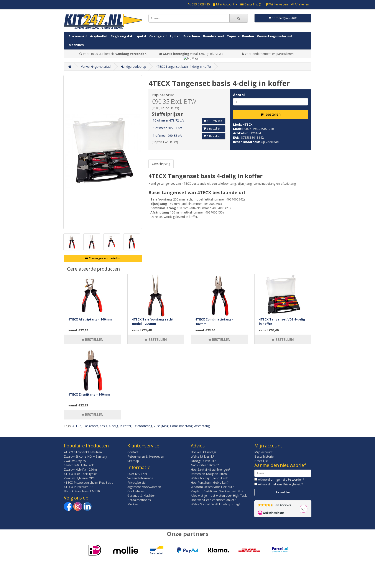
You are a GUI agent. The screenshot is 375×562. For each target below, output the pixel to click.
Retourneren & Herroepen (145, 456)
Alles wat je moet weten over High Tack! (219, 495)
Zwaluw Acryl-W (75, 461)
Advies (198, 446)
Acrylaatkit (99, 36)
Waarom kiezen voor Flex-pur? (212, 487)
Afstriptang (202, 426)
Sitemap (133, 461)
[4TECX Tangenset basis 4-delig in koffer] (102, 152)
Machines (76, 45)
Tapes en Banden (240, 36)
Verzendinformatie (140, 478)
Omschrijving (161, 164)
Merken (132, 504)
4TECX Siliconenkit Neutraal (83, 452)
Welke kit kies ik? (202, 456)
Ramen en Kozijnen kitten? (209, 474)
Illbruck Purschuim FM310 (82, 491)
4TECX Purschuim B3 (78, 487)
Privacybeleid (136, 482)
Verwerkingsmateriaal (274, 36)
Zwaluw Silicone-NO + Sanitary (85, 456)
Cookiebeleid (136, 491)
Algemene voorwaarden (144, 487)
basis (103, 426)
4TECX (247, 124)
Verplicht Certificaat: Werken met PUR (217, 491)
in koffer (125, 426)
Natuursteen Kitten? (205, 465)
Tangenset (90, 426)
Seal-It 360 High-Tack (79, 465)
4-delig (113, 426)
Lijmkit (140, 36)
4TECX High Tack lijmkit (80, 474)
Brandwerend (213, 36)
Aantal (239, 95)
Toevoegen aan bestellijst (104, 258)
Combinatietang (181, 426)
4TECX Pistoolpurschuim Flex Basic (88, 482)
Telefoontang (142, 426)
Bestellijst (261, 461)
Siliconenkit (78, 36)
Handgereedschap (133, 66)
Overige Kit (158, 36)
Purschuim (191, 36)
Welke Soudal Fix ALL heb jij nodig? (215, 504)
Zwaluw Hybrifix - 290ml (80, 469)
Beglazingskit (121, 36)
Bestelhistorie (264, 456)
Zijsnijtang (161, 426)
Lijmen (175, 36)
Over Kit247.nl (137, 474)
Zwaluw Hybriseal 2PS (79, 478)
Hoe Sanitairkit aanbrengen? (210, 469)
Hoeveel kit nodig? (203, 452)
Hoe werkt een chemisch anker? (213, 500)
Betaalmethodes (139, 500)
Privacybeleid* (293, 484)
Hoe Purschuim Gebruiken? (210, 482)
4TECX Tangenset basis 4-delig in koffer (183, 66)
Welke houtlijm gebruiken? (209, 478)
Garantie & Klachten (141, 495)
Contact (132, 452)
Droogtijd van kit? (203, 461)
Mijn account (263, 452)
